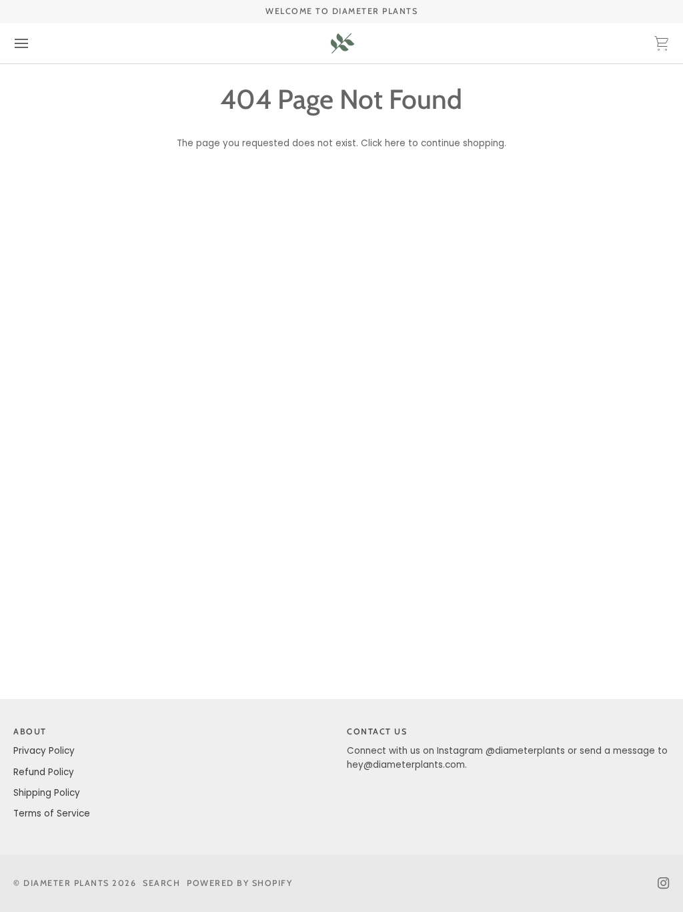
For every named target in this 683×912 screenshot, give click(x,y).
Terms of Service (51, 813)
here (395, 143)
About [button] (30, 731)
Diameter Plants (66, 883)
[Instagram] (664, 883)
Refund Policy (43, 772)
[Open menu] (33, 43)
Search (161, 883)
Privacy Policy (44, 750)
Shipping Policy (46, 792)
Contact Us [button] (377, 731)
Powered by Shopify (239, 883)
